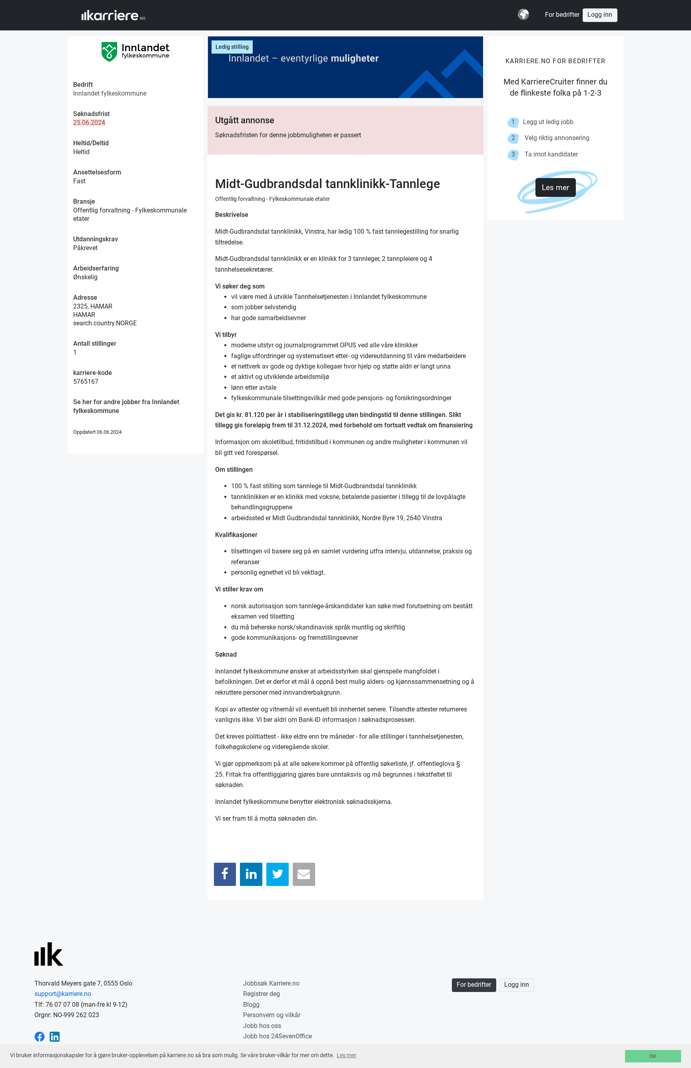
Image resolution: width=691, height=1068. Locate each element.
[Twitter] (277, 874)
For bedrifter (562, 14)
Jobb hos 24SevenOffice (277, 1036)
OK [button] (652, 1056)
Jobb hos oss (262, 1026)
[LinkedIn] (251, 874)
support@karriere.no (62, 994)
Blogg (251, 1004)
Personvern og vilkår (271, 1015)
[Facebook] (225, 874)
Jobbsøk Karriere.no (271, 983)
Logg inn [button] (599, 14)
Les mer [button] (346, 1055)
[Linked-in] (55, 1036)
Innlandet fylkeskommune (109, 93)
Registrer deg (261, 994)
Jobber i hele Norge (121, 15)
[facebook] (39, 1036)
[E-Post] (304, 874)
